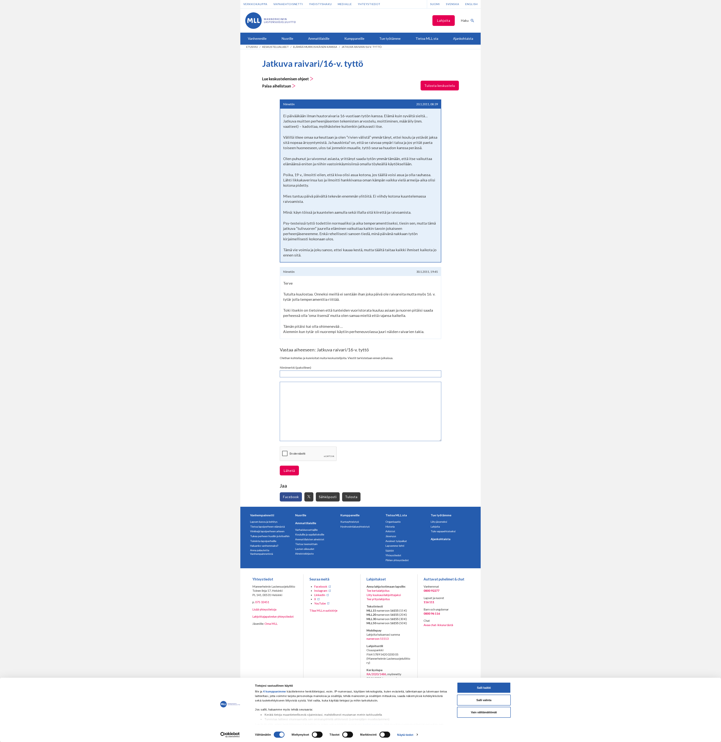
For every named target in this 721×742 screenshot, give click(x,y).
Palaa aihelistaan (277, 86)
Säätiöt (389, 550)
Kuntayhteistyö (349, 521)
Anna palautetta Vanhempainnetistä (261, 552)
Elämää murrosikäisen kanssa (315, 46)
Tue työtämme (441, 515)
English (471, 4)
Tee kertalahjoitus (378, 590)
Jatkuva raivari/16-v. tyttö (362, 46)
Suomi (435, 4)
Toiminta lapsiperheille (263, 541)
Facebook (291, 497)
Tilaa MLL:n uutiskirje (323, 610)
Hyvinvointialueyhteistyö (355, 526)
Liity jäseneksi (439, 521)
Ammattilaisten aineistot (309, 539)
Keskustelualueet (275, 46)
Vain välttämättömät (484, 712)
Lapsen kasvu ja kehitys (264, 521)
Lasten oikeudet (304, 548)
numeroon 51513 (377, 638)
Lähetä (289, 470)
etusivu (252, 46)
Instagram (320, 590)
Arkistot (390, 531)
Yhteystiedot (369, 4)
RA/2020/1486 (376, 674)
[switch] (317, 734)
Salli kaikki (484, 687)
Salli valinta (483, 699)
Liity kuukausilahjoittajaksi (384, 595)
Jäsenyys (390, 536)
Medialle (345, 4)
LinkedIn (319, 595)
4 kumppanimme (274, 691)
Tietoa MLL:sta (396, 515)
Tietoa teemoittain (306, 544)
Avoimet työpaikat (396, 541)
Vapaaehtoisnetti (288, 4)
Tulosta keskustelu (439, 85)
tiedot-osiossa (373, 724)
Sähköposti (328, 497)
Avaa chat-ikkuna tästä (438, 625)
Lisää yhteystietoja (264, 609)
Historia (390, 526)
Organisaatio (393, 521)
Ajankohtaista (440, 539)
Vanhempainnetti (262, 515)
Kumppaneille (350, 515)
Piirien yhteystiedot (397, 560)
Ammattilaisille (305, 523)
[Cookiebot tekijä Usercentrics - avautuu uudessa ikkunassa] (230, 734)
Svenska (452, 4)
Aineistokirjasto (304, 553)
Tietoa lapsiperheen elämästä (267, 526)
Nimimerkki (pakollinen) (295, 367)
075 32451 (262, 602)
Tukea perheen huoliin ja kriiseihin (270, 536)
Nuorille (300, 515)
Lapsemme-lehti (394, 545)
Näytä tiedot (405, 734)
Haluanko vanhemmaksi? (264, 545)
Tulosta (351, 497)
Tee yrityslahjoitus (378, 599)
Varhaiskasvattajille (306, 529)
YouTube (320, 603)
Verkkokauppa (255, 4)
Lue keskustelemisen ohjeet (286, 79)
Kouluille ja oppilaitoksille (309, 534)
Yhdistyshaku (320, 4)
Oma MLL (271, 623)
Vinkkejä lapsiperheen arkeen (267, 531)
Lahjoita (443, 20)
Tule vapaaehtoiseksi (443, 531)
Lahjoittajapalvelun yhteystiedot (273, 616)
